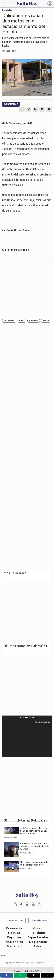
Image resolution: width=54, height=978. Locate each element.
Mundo (38, 928)
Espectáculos (38, 937)
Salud (37, 946)
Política (14, 933)
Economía (14, 928)
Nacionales (14, 942)
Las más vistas (39, 920)
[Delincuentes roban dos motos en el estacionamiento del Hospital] (27, 77)
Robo (21, 320)
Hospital (33, 320)
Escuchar (12, 104)
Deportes (14, 937)
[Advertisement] (27, 289)
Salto (46, 320)
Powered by (27, 971)
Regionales (38, 942)
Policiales (9, 320)
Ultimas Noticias (14, 920)
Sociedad (14, 946)
